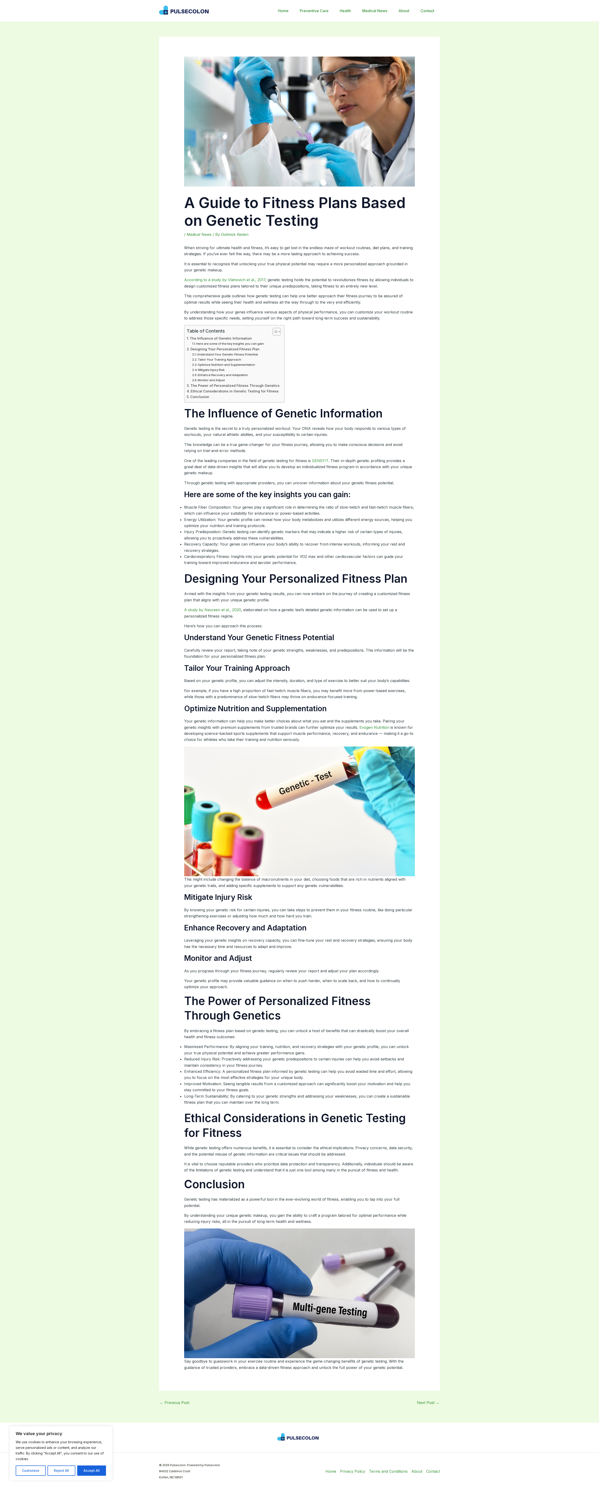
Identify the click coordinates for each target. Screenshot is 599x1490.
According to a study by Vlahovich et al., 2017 (224, 279)
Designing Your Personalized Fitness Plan (224, 349)
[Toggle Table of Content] (274, 332)
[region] (60, 1453)
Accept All (92, 1470)
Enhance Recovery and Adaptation (223, 375)
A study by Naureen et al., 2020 (212, 609)
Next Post (428, 1402)
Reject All (61, 1470)
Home (283, 10)
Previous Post (174, 1402)
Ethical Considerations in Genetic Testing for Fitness (235, 391)
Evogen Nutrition (374, 727)
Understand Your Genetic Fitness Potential (227, 354)
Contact (427, 10)
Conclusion (199, 397)
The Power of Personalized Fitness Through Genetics (235, 386)
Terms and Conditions (388, 1471)
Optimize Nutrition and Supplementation (226, 364)
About (403, 10)
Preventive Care (314, 10)
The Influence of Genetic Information (221, 338)
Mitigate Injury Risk (211, 370)
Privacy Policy (352, 1471)
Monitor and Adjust (211, 380)
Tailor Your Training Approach (219, 359)
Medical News (374, 10)
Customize (30, 1470)
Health (345, 10)
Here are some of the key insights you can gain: (230, 343)
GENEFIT (319, 460)
